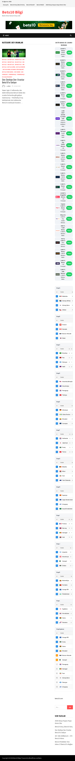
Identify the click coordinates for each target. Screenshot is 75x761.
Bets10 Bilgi (12, 12)
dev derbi (17, 72)
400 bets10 (10, 62)
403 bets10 (10, 64)
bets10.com (59, 698)
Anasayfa (6, 5)
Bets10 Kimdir (20, 67)
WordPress (32, 758)
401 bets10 (18, 62)
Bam (40, 758)
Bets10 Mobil (40, 5)
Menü (7, 35)
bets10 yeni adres (7, 72)
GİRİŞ (69, 52)
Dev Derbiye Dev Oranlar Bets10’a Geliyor (13, 81)
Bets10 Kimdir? (30, 5)
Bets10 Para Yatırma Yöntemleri (13, 69)
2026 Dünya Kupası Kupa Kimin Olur (56, 5)
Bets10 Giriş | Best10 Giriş (17, 5)
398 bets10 (18, 59)
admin (9, 86)
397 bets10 (10, 59)
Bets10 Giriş (11, 67)
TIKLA (69, 64)
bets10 (4, 59)
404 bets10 (18, 64)
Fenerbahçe (12, 74)
